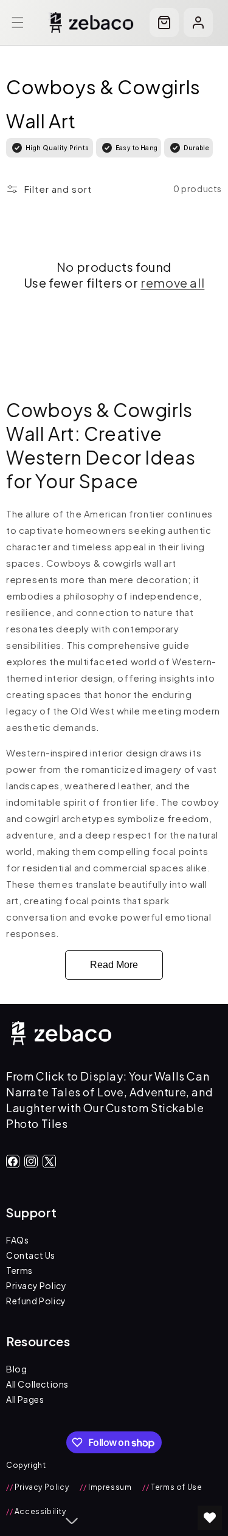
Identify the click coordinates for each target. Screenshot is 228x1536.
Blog (16, 1368)
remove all (172, 282)
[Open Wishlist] (210, 1518)
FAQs (17, 1239)
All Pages (25, 1399)
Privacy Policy (36, 1285)
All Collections (37, 1384)
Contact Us (30, 1255)
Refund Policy (36, 1300)
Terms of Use (172, 1487)
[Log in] (198, 22)
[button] (17, 22)
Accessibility (36, 1511)
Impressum (105, 1487)
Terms (19, 1270)
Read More (114, 965)
